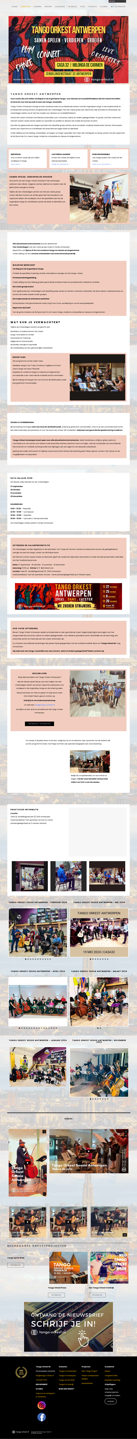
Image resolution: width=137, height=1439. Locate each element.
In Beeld (72, 7)
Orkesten (26, 7)
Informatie (16, 1265)
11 (50, 959)
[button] (131, 1433)
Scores (104, 7)
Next (132, 1074)
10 (47, 959)
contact (110, 1401)
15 (53, 1028)
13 (49, 1028)
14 (51, 1028)
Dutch (113, 1)
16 (56, 1028)
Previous (66, 1074)
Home (14, 7)
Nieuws (48, 7)
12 (46, 1028)
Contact (92, 7)
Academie (60, 7)
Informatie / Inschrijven (39, 724)
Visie (82, 7)
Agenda (38, 7)
